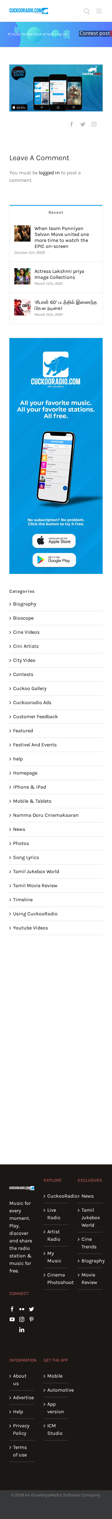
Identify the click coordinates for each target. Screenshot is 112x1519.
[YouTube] (12, 1319)
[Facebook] (12, 1309)
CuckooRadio (56, 1196)
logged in (49, 173)
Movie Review (89, 1278)
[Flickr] (21, 1309)
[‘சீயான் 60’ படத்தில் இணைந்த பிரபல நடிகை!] (22, 303)
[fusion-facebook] (71, 124)
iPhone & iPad (29, 787)
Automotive (56, 1390)
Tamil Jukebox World (36, 871)
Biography (24, 604)
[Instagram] (21, 1319)
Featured (23, 731)
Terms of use (20, 1451)
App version (55, 1407)
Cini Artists (26, 646)
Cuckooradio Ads (32, 702)
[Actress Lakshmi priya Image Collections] (22, 272)
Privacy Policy (21, 1429)
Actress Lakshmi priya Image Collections (59, 274)
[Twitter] (31, 1309)
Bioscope (23, 618)
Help (18, 1411)
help (18, 759)
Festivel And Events (35, 745)
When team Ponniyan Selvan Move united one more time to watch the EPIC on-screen (62, 237)
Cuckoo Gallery (29, 688)
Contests (23, 674)
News (19, 829)
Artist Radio (53, 1235)
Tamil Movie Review (35, 885)
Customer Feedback (35, 716)
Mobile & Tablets (32, 801)
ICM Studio (55, 1429)
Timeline (23, 900)
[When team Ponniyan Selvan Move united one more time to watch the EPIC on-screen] (22, 229)
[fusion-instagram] (93, 124)
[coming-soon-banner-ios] (56, 87)
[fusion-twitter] (82, 124)
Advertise (22, 1397)
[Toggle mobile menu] (99, 11)
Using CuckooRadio (35, 914)
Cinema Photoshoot (56, 1278)
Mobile (55, 1376)
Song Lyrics (26, 857)
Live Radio (53, 1213)
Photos (21, 843)
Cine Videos (26, 632)
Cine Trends (89, 1243)
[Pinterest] (31, 1319)
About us (19, 1379)
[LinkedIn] (21, 1329)
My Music (54, 1257)
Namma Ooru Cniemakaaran (46, 815)
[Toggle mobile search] (87, 11)
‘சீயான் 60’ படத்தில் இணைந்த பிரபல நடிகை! (66, 305)
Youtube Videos (30, 928)
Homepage (25, 773)
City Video (24, 660)
